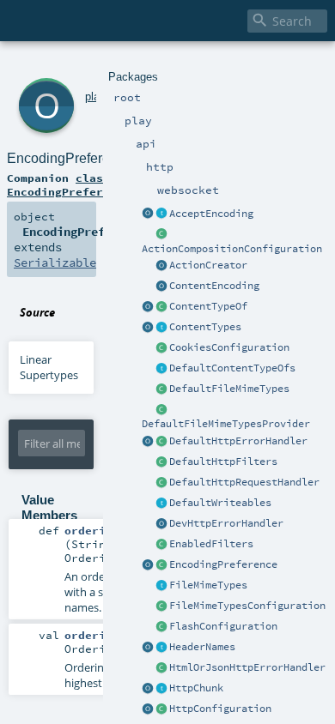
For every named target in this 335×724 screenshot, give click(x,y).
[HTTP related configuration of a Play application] (161, 709)
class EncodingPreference (69, 184)
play (95, 96)
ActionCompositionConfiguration (232, 249)
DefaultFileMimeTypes (229, 389)
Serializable (55, 262)
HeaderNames (202, 647)
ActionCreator (208, 265)
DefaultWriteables (220, 503)
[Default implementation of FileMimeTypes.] (161, 389)
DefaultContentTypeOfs (232, 368)
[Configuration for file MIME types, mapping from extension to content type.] (161, 606)
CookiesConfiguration (229, 347)
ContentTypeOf (208, 306)
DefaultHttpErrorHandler (238, 441)
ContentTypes (205, 327)
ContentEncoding (214, 286)
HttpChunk (196, 688)
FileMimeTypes (208, 585)
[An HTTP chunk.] (161, 689)
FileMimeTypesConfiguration (247, 606)
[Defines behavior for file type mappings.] (161, 586)
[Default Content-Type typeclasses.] (148, 307)
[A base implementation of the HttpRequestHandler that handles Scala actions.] (161, 483)
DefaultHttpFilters (223, 462)
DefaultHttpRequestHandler (244, 482)
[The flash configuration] (161, 627)
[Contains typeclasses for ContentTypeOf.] (161, 369)
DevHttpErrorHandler (226, 523)
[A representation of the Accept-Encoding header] (161, 214)
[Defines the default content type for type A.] (161, 307)
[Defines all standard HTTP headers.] (148, 648)
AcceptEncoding (211, 214)
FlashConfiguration (223, 626)
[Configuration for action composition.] (161, 235)
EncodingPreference (223, 564)
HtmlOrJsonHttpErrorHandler (247, 667)
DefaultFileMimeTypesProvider (226, 424)
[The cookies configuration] (161, 348)
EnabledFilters (211, 544)
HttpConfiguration (220, 709)
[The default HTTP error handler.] (161, 442)
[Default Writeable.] (161, 503)
